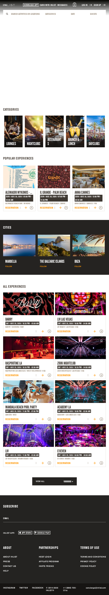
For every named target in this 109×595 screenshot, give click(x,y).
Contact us (9, 566)
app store (26, 532)
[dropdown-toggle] (26, 14)
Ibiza (77, 261)
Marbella (10, 261)
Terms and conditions (93, 556)
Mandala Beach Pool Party (21, 407)
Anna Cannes (82, 192)
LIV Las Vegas (65, 319)
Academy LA (64, 407)
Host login (45, 556)
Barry (8, 319)
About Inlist (10, 556)
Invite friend (46, 566)
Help (6, 571)
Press (6, 561)
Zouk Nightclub (66, 363)
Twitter (23, 588)
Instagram (9, 588)
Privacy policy (88, 561)
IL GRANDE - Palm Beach (53, 192)
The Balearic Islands (52, 261)
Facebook (37, 588)
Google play (43, 532)
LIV (7, 451)
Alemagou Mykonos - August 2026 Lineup (29, 192)
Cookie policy (88, 566)
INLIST (49, 590)
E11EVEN (61, 451)
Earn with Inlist (48, 5)
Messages (62, 5)
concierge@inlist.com (96, 588)
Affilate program (49, 561)
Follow (8, 266)
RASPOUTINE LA (13, 363)
